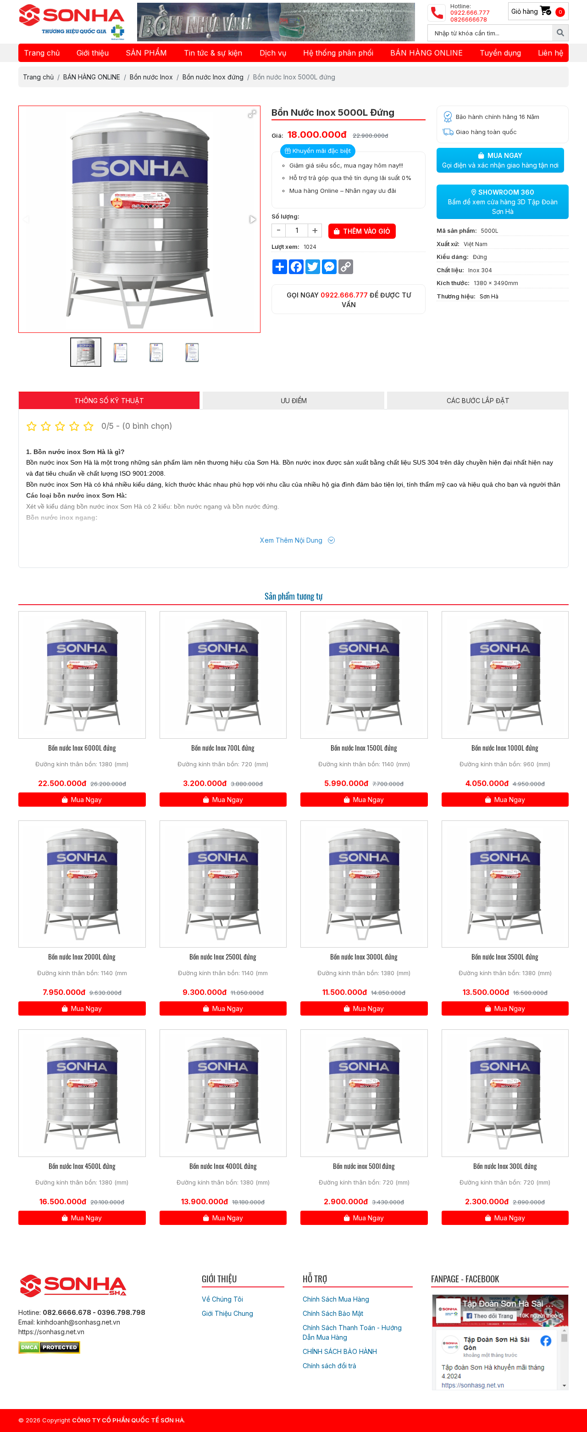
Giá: (277, 135)
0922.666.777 (344, 295)
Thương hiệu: (456, 296)
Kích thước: (453, 282)
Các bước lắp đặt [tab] (478, 400)
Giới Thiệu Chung (227, 1313)
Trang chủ (42, 52)
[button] (252, 114)
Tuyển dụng (500, 52)
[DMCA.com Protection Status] (49, 1346)
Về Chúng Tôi (222, 1299)
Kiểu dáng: (453, 256)
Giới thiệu (93, 52)
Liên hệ (550, 52)
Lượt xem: (285, 246)
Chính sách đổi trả (329, 1366)
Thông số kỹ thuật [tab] (109, 400)
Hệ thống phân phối (338, 52)
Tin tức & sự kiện (213, 52)
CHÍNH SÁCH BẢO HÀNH (340, 1351)
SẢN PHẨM (146, 52)
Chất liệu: (450, 270)
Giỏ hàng (536, 11)
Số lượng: (285, 216)
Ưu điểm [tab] (294, 400)
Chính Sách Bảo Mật (333, 1313)
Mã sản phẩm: (457, 230)
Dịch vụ (273, 52)
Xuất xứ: (448, 243)
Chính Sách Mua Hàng (336, 1299)
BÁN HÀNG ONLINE (426, 52)
